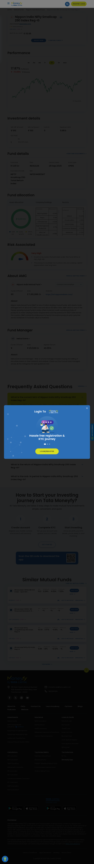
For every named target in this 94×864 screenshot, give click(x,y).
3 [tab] (49, 444)
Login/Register (47, 451)
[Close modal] (87, 408)
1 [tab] (44, 444)
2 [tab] (47, 444)
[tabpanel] (47, 427)
